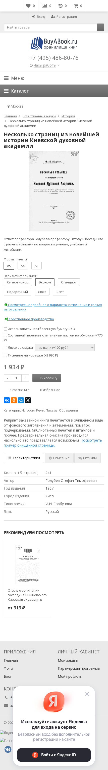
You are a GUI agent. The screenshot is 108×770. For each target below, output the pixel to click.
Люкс (42, 291)
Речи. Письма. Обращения (57, 410)
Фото (8, 668)
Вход (41, 16)
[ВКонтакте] (7, 400)
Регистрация (67, 16)
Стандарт (69, 282)
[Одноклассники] (14, 400)
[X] (28, 400)
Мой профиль (69, 676)
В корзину (48, 377)
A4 (23, 265)
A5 (9, 265)
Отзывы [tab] (90, 458)
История (28, 410)
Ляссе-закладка (20, 347)
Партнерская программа (79, 668)
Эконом (45, 282)
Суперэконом (18, 282)
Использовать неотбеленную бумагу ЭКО (41, 328)
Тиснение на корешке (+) (32, 355)
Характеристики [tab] (26, 458)
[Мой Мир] (21, 400)
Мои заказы (68, 660)
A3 (36, 265)
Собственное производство (31, 319)
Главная (11, 660)
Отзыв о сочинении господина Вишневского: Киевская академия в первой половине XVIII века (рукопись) (27, 595)
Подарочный (17, 291)
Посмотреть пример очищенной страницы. (53, 443)
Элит (60, 291)
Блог (8, 676)
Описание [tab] (61, 458)
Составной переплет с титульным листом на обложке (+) (53, 337)
